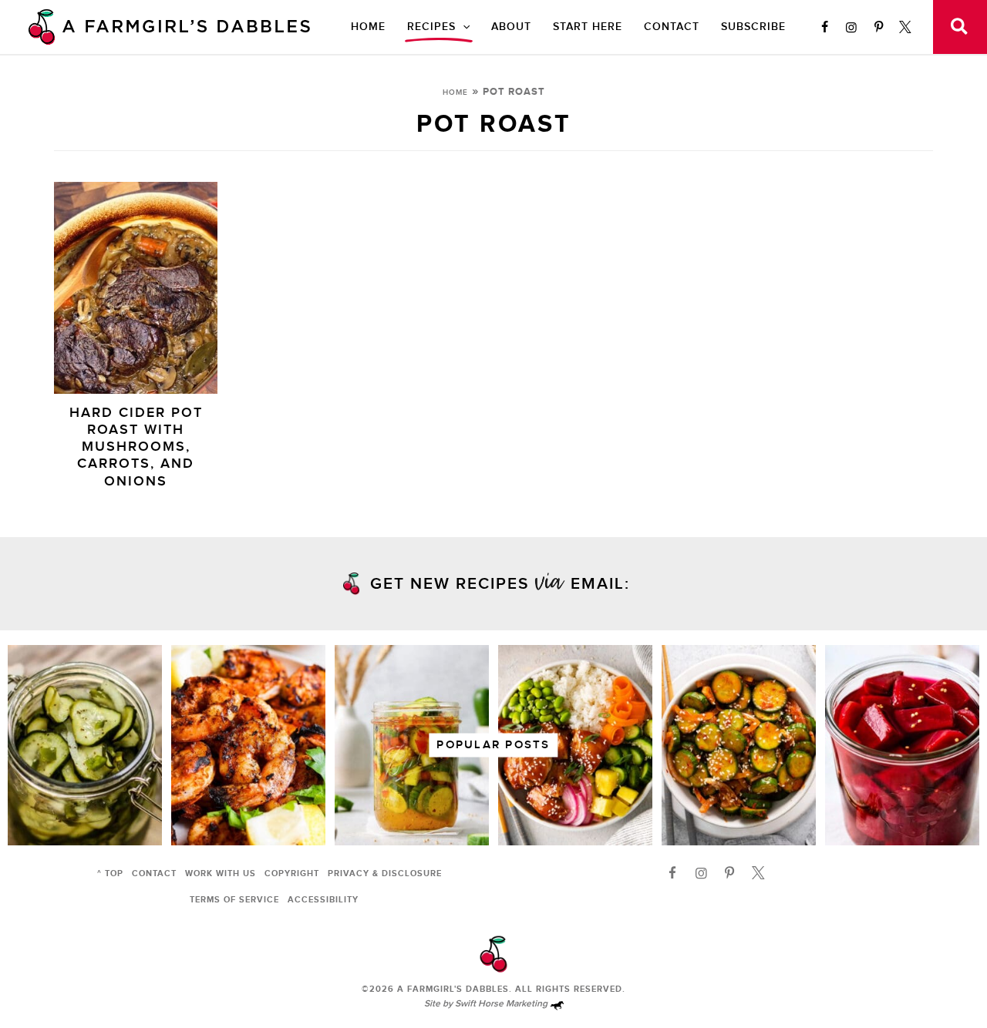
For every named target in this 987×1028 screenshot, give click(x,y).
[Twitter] (905, 27)
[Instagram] (851, 27)
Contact (671, 26)
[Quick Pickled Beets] (902, 745)
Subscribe (753, 26)
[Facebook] (824, 27)
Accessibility (323, 900)
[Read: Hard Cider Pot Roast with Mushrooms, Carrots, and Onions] (135, 286)
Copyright (291, 873)
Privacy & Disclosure (385, 873)
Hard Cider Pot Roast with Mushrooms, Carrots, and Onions (136, 447)
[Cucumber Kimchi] (739, 745)
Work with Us (220, 873)
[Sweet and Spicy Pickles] (412, 745)
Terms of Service (234, 900)
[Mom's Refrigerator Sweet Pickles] (85, 745)
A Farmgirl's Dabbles (453, 989)
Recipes (431, 26)
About (511, 26)
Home (368, 26)
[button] (463, 27)
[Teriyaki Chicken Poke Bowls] (575, 745)
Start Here (587, 26)
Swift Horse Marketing (502, 1004)
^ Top (110, 873)
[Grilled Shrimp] (248, 745)
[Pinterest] (878, 27)
